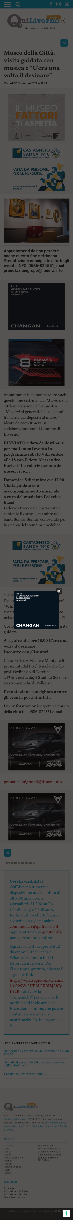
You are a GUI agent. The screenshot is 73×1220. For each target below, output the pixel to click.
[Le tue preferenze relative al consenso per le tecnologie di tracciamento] (66, 1213)
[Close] (59, 591)
